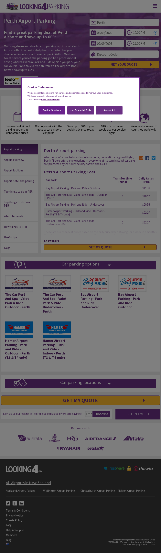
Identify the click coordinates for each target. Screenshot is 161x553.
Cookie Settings (52, 110)
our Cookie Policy (50, 99)
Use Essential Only (80, 110)
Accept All (109, 110)
